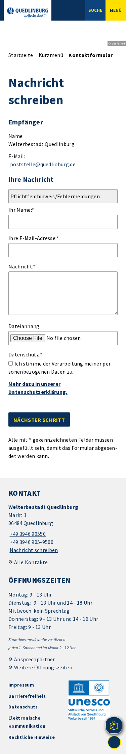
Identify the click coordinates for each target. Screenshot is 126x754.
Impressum (21, 685)
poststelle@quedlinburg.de (43, 164)
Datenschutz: (25, 354)
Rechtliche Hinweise (31, 737)
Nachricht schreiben (34, 550)
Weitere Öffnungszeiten (43, 667)
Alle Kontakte (31, 562)
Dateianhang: (24, 326)
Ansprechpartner (34, 659)
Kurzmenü (51, 55)
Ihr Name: (21, 209)
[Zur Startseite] (27, 12)
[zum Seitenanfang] (114, 742)
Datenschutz (23, 707)
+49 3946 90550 (27, 533)
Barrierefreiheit (27, 696)
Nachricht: (22, 266)
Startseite (20, 55)
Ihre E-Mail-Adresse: (33, 238)
